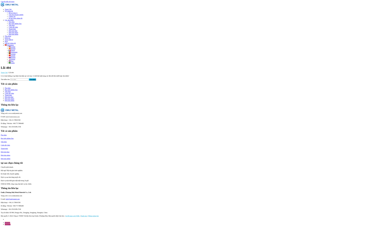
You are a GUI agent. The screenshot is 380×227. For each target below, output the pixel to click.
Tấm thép (12, 25)
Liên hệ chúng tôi (10, 43)
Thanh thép (12, 29)
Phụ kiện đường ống (15, 23)
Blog (6, 41)
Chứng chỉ (12, 16)
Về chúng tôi (9, 11)
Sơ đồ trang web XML (72, 216)
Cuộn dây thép (13, 27)
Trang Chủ (8, 9)
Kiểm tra (7, 38)
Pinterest (7, 223)
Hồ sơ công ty (13, 13)
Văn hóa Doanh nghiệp (16, 15)
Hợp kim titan (13, 31)
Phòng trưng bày (93, 216)
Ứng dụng (8, 36)
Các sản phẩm (9, 20)
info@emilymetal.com (13, 117)
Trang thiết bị (9, 40)
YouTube (7, 224)
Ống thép (12, 22)
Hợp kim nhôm (13, 34)
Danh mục (84, 216)
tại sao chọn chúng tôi (15, 18)
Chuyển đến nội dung (7, 1)
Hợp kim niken (13, 32)
